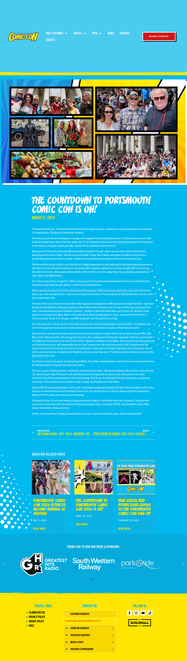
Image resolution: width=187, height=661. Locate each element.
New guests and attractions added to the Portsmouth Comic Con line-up (134, 507)
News (111, 33)
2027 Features (54, 33)
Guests (78, 33)
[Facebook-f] (129, 613)
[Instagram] (136, 613)
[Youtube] (143, 613)
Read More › (40, 529)
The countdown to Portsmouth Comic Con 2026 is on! (92, 505)
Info (94, 33)
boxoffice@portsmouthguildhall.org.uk (83, 620)
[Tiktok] (150, 613)
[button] (4, 564)
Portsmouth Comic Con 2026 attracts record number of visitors (49, 507)
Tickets (50, 40)
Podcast (125, 33)
